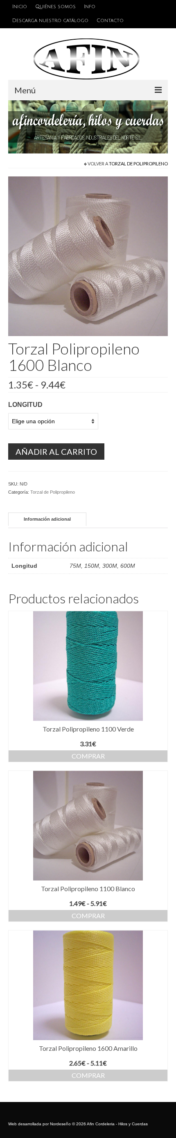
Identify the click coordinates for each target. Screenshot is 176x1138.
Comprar (88, 756)
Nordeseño (60, 1124)
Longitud (25, 404)
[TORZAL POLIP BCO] (88, 256)
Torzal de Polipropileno (138, 163)
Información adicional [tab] (47, 519)
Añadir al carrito (56, 451)
